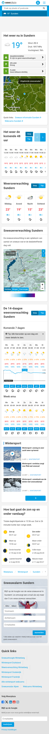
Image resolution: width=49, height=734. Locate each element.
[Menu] (44, 3)
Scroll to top (45, 730)
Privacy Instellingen (9, 730)
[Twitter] (6, 702)
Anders (22, 606)
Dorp (29, 134)
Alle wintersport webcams (13, 682)
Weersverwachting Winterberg (15, 667)
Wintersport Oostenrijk (11, 672)
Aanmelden (39, 633)
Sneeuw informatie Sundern (27, 117)
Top (28, 139)
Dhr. (7, 606)
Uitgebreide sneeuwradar (30, 81)
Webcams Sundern (13, 121)
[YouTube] (14, 702)
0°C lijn (24, 370)
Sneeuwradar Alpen (10, 686)
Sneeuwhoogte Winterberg (13, 658)
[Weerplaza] (9, 2)
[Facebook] (3, 702)
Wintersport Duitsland (11, 662)
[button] (24, 94)
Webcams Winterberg (32, 686)
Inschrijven (7, 724)
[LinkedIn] (10, 702)
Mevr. (14, 606)
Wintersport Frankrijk (11, 677)
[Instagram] (17, 702)
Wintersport (13, 443)
